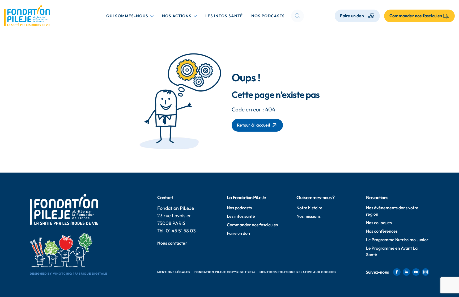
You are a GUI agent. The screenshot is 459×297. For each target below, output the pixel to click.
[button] (297, 16)
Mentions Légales (173, 272)
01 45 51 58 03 (181, 231)
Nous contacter (172, 243)
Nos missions (308, 216)
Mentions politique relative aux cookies (298, 272)
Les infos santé (224, 15)
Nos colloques (379, 222)
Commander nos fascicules (252, 224)
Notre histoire (309, 207)
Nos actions (180, 15)
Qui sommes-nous (131, 15)
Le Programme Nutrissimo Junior (397, 239)
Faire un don (352, 15)
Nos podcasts (268, 15)
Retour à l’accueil (253, 125)
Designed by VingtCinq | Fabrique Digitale (68, 273)
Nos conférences (382, 231)
